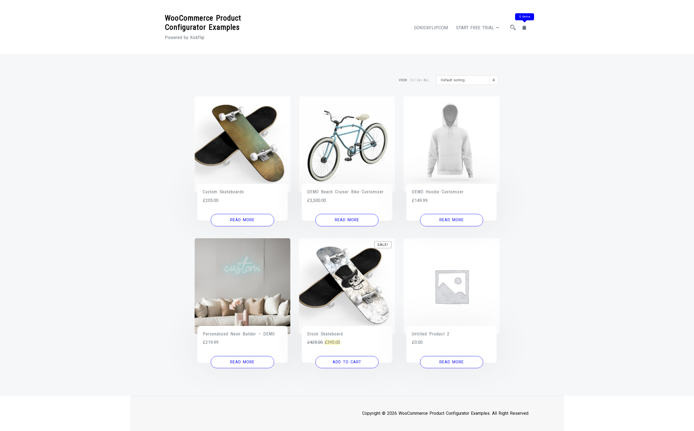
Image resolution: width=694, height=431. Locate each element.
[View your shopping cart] (524, 27)
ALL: (426, 80)
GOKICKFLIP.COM (431, 27)
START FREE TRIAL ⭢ (477, 27)
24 (418, 80)
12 (412, 80)
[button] (346, 362)
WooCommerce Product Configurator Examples (203, 23)
